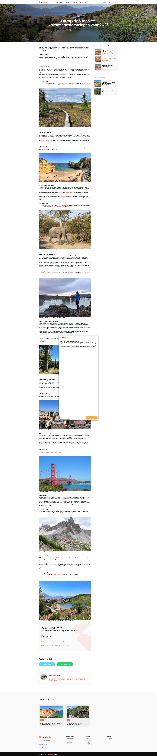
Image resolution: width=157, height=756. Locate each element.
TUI (57, 149)
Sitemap (88, 743)
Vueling (70, 639)
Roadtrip (75, 2)
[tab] (52, 2)
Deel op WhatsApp (65, 664)
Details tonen (64, 418)
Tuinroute (60, 192)
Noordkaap (64, 196)
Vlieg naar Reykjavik (43, 272)
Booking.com (86, 83)
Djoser (67, 206)
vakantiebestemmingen (65, 50)
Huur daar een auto (61, 83)
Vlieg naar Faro (42, 148)
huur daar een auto (51, 148)
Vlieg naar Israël (42, 394)
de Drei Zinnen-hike (61, 501)
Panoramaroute (68, 192)
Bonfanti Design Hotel (66, 512)
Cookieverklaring (90, 744)
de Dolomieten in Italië (65, 497)
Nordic (44, 274)
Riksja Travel (62, 206)
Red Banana (109, 738)
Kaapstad (65, 205)
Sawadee (65, 645)
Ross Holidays (84, 577)
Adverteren (89, 739)
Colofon (88, 742)
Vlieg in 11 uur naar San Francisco (45, 451)
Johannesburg (59, 205)
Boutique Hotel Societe (44, 340)
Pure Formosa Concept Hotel (81, 148)
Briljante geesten (110, 739)
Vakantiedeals (69, 742)
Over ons (88, 738)
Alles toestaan (91, 418)
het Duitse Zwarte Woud (45, 324)
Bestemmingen (59, 2)
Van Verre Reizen (55, 206)
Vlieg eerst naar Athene (44, 574)
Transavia (64, 639)
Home (52, 2)
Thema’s (67, 2)
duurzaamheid (58, 57)
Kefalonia (58, 557)
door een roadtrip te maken (63, 74)
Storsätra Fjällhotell (63, 84)
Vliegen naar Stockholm (44, 83)
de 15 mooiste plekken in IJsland (50, 266)
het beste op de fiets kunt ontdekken (59, 441)
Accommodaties (82, 2)
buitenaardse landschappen (59, 260)
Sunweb (65, 641)
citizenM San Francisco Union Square (53, 452)
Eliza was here (69, 577)
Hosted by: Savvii (110, 741)
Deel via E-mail (47, 664)
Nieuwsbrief (89, 741)
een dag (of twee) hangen (58, 574)
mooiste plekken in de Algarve (46, 140)
